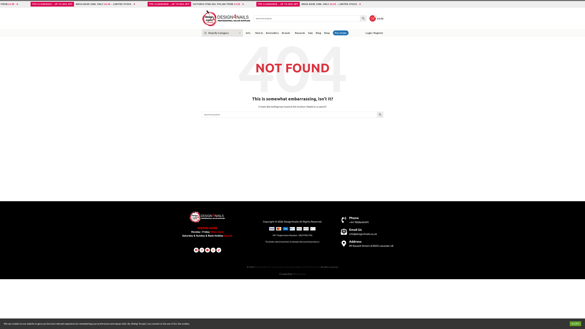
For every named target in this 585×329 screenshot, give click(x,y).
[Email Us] (344, 232)
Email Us (355, 230)
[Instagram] (201, 250)
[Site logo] (226, 18)
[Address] (344, 244)
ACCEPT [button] (575, 323)
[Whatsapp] (213, 250)
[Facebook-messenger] (207, 250)
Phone (354, 218)
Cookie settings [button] (559, 323)
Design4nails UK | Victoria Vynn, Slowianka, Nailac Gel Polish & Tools (287, 267)
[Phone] (344, 220)
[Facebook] (196, 250)
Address (355, 241)
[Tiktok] (218, 250)
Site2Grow (299, 274)
